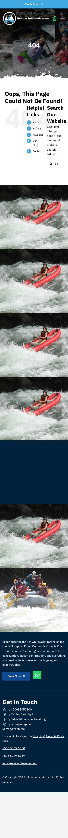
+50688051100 (21, 709)
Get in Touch (19, 702)
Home (36, 122)
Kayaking (38, 134)
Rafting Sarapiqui (22, 714)
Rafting (37, 128)
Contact (37, 151)
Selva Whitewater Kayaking (28, 719)
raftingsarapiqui (21, 724)
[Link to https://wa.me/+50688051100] (55, 18)
